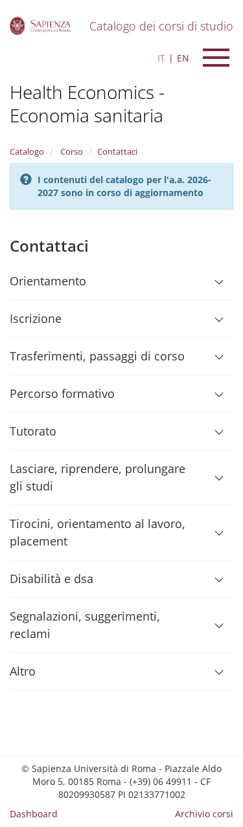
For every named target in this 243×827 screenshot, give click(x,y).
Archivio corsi (204, 814)
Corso (70, 151)
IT (161, 58)
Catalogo (27, 151)
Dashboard (34, 814)
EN (183, 58)
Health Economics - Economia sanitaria (87, 103)
